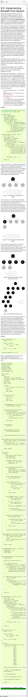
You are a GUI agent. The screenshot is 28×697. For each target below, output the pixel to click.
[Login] (2, 1)
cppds (6, 2)
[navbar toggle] (24, 2)
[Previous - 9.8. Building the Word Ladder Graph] (7, 692)
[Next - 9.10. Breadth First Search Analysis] (23, 692)
